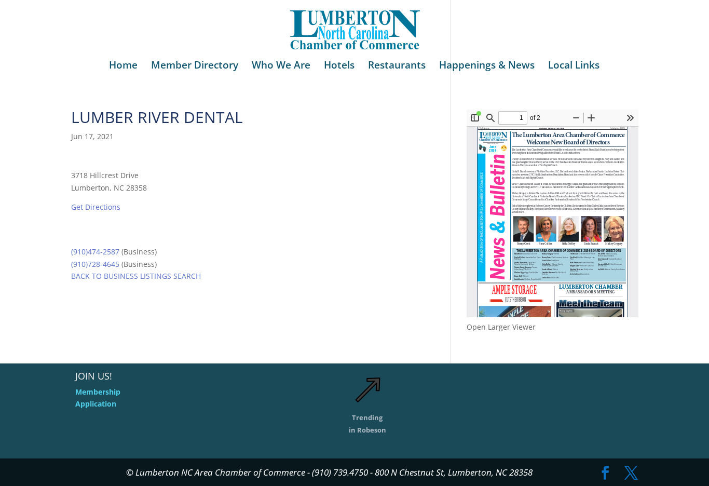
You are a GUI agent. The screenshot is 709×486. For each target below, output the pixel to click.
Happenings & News (487, 66)
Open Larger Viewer (501, 327)
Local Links (573, 66)
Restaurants (397, 66)
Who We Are (281, 66)
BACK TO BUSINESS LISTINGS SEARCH (136, 276)
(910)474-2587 (95, 251)
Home (123, 66)
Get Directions (95, 207)
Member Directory (194, 66)
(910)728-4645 (95, 264)
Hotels (339, 66)
